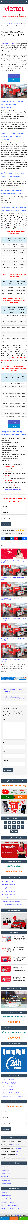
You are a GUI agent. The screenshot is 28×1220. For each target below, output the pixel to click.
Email (5, 751)
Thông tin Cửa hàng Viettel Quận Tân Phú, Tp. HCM (13, 639)
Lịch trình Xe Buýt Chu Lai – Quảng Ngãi (12, 1096)
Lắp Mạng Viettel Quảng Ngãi (8, 1202)
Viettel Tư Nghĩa (5, 1173)
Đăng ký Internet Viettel (8, 881)
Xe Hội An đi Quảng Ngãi (8, 1079)
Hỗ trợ (24, 1218)
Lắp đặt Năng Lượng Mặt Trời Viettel (11, 901)
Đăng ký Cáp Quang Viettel (8, 884)
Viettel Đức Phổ (5, 1170)
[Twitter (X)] (7, 538)
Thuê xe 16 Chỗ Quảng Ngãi (9, 1086)
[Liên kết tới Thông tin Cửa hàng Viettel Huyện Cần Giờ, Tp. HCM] (14, 651)
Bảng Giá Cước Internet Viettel (9, 897)
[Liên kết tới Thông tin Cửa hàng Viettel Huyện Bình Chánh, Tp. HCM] (14, 589)
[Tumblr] (20, 538)
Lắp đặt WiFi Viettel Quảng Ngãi (9, 1205)
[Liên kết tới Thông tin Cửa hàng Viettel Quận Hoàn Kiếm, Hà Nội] (14, 571)
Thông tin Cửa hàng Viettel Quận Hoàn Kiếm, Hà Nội (14, 578)
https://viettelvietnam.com (13, 489)
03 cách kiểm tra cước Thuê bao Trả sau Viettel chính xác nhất (19, 978)
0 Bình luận (5, 40)
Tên (4, 743)
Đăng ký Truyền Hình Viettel (9, 888)
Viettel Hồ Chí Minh (14, 23)
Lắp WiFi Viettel (9, 666)
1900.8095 (19, 1151)
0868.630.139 (15, 1144)
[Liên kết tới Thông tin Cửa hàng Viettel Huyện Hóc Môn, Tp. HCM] (14, 610)
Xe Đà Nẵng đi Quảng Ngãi (9, 1083)
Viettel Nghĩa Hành (6, 1183)
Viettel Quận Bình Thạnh (8, 43)
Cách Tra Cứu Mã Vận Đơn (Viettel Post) (12, 904)
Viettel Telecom (5, 1192)
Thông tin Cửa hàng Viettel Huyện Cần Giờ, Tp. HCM (13, 660)
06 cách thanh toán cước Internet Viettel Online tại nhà (18, 949)
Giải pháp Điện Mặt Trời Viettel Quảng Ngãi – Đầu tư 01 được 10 (19, 959)
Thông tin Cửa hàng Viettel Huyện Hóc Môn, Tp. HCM (13, 619)
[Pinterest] (16, 538)
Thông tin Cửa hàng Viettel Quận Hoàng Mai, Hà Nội (13, 561)
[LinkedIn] (12, 538)
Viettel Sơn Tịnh (5, 1177)
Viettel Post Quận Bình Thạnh (12, 668)
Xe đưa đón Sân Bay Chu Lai (9, 1089)
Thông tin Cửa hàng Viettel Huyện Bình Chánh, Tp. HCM (12, 598)
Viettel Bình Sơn (5, 1180)
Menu (14, 2)
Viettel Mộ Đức (5, 1167)
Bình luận (6, 719)
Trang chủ (5, 23)
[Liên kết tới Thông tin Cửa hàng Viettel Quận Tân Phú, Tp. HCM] (14, 630)
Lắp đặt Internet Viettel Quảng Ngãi (10, 1208)
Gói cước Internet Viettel (7, 1199)
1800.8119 (18, 1148)
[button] (17, 530)
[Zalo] (24, 538)
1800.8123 (22, 1158)
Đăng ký (6, 1218)
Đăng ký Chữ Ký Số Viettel (8, 891)
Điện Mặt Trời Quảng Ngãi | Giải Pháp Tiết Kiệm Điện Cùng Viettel (19, 938)
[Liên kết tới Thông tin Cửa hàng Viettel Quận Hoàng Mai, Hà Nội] (14, 554)
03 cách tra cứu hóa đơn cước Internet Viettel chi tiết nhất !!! (19, 969)
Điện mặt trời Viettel (6, 1195)
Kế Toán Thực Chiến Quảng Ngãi (10, 1092)
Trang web (6, 760)
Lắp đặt (15, 1218)
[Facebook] (3, 538)
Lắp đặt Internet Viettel (15, 664)
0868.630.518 (19, 1154)
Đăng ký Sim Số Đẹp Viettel (9, 894)
